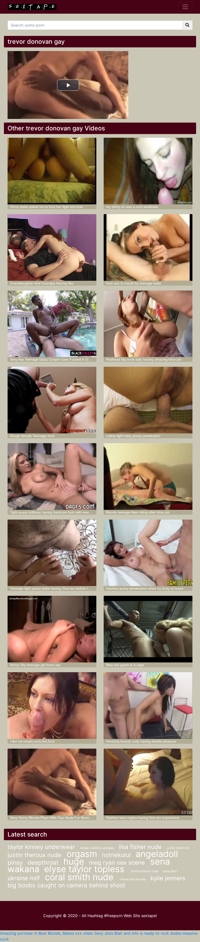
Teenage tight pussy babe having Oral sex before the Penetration (60, 588)
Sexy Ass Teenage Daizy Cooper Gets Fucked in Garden (53, 359)
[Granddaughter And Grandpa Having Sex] (52, 247)
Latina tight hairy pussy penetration (133, 436)
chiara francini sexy (133, 879)
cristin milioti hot (178, 848)
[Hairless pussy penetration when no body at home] (148, 553)
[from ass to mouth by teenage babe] (148, 247)
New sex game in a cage (125, 665)
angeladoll (157, 853)
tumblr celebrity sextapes (97, 848)
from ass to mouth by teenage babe (133, 283)
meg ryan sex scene (118, 862)
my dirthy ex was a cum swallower (132, 207)
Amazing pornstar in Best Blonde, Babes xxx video (46, 933)
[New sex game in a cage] (148, 629)
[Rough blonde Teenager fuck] (52, 400)
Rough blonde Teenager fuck (32, 436)
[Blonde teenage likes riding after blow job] (148, 476)
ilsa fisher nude (141, 846)
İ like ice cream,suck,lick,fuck (32, 741)
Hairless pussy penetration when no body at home (144, 588)
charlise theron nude (144, 871)
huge (73, 861)
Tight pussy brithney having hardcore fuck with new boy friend (57, 512)
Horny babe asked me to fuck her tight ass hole (46, 207)
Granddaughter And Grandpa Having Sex (42, 283)
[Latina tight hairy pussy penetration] (148, 400)
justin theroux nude (35, 854)
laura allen (170, 871)
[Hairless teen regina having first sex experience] (148, 782)
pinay (15, 862)
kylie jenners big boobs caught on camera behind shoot (96, 882)
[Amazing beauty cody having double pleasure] (148, 705)
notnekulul (116, 854)
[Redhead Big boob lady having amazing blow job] (148, 324)
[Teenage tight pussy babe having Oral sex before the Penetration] (52, 553)
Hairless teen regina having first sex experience (142, 818)
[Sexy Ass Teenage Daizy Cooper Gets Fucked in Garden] (52, 324)
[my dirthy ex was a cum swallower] (148, 171)
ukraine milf (24, 878)
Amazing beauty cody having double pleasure (141, 741)
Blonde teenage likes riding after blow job (138, 512)
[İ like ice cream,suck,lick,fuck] (52, 705)
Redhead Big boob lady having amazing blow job (143, 359)
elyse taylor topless (85, 869)
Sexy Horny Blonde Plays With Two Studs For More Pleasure (57, 818)
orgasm (82, 853)
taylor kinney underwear (42, 846)
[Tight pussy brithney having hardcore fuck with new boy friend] (52, 476)
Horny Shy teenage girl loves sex (35, 665)
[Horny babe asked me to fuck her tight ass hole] (52, 171)
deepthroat (43, 862)
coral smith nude (80, 877)
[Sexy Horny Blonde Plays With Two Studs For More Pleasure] (52, 782)
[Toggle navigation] (185, 7)
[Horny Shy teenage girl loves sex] (52, 629)
